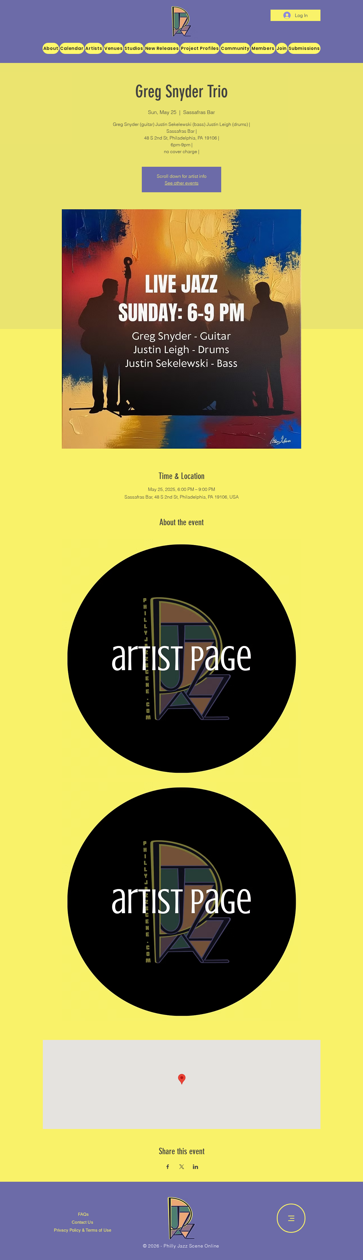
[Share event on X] (181, 1166)
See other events (182, 183)
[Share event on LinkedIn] (195, 1166)
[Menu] (291, 1218)
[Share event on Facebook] (167, 1166)
